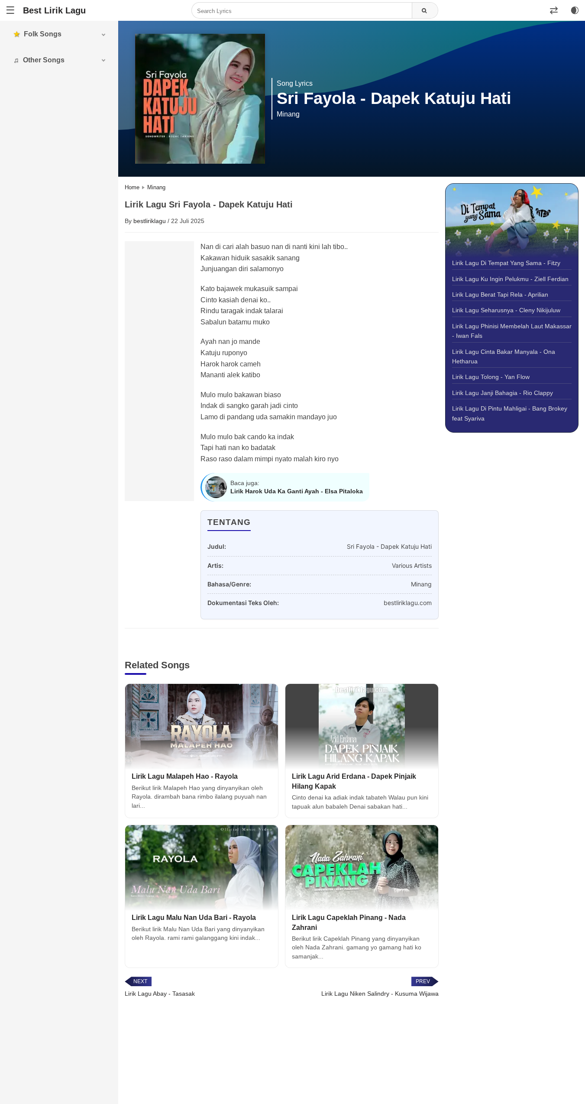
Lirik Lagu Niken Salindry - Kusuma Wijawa (379, 993)
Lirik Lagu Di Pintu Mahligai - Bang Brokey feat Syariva (509, 413)
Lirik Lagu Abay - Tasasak (160, 993)
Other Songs (44, 60)
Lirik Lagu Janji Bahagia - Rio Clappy (502, 392)
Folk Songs (42, 34)
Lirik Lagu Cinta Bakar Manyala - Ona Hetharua (503, 356)
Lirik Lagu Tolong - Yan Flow (491, 376)
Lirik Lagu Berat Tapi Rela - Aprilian (500, 294)
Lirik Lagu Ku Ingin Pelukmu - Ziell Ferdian (510, 278)
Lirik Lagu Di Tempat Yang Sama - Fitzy (506, 262)
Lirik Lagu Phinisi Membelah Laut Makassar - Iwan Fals (512, 331)
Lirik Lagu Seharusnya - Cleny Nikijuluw (506, 310)
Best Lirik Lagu (54, 10)
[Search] (425, 11)
